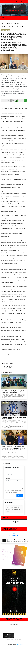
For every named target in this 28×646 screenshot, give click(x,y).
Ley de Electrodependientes (10, 23)
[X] (19, 1)
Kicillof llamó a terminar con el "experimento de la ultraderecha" (14, 417)
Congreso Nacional (8, 26)
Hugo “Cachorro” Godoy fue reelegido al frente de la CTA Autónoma (13, 391)
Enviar (20, 496)
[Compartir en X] (7, 366)
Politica (4, 21)
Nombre (6, 471)
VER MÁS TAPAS (14, 535)
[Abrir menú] (3, 18)
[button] (16, 1)
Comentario (7, 478)
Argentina (20, 26)
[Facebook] (21, 1)
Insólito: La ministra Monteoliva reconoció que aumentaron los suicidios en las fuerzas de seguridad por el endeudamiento (13, 448)
